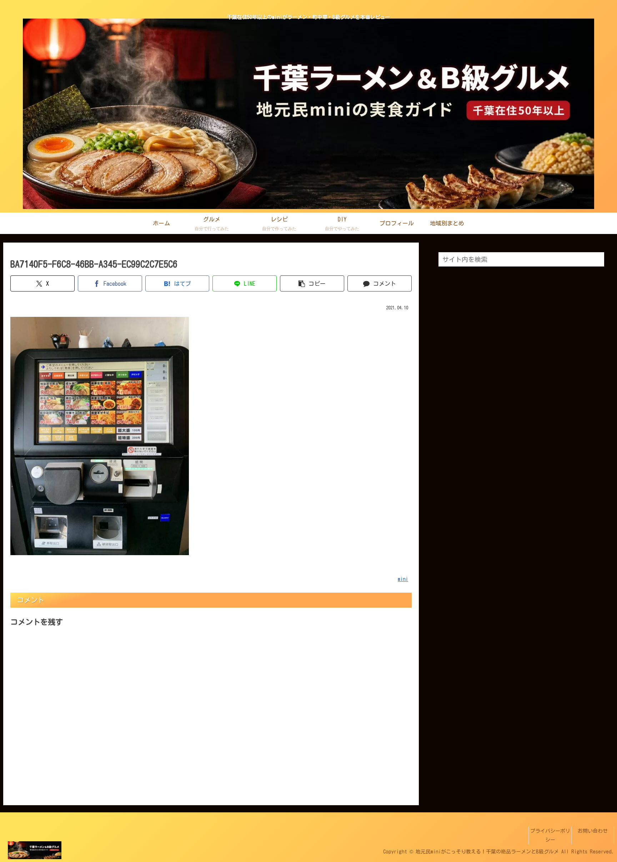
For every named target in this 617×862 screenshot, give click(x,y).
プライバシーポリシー (550, 835)
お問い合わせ (593, 830)
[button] (312, 283)
